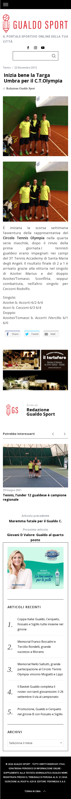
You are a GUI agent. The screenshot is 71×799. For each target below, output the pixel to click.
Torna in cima (33, 791)
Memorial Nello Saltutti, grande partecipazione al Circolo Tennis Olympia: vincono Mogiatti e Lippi (40, 669)
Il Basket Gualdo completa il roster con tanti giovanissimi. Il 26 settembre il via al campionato (40, 692)
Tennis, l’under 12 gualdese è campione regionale (34, 497)
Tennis (7, 67)
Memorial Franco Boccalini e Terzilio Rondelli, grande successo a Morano (36, 647)
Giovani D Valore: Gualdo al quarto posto (35, 535)
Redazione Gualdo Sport (20, 88)
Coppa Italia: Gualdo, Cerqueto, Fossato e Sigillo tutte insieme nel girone (40, 624)
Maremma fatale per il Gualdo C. (35, 518)
